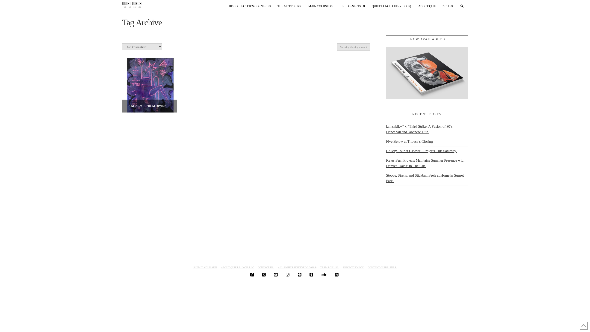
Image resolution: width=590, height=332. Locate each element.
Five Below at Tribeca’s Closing (409, 141)
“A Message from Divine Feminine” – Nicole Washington (173, 106)
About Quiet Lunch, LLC (237, 267)
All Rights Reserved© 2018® (297, 267)
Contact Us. (266, 267)
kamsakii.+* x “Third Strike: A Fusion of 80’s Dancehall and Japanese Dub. (419, 129)
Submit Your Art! (205, 267)
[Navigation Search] (462, 5)
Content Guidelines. (382, 267)
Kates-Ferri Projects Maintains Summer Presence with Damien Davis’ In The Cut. (425, 163)
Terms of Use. (329, 267)
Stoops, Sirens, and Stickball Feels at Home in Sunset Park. (425, 178)
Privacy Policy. (353, 267)
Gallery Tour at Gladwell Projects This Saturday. (421, 151)
